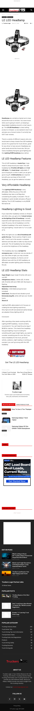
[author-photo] (17, 389)
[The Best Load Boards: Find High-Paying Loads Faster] (6, 573)
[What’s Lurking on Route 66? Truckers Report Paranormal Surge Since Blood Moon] (6, 556)
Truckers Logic (7, 23)
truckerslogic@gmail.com (20, 687)
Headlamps (16, 14)
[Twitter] (19, 699)
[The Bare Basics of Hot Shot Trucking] (6, 596)
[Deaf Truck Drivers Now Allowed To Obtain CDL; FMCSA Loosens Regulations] (6, 606)
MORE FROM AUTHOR (22, 404)
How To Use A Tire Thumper (22, 409)
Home (3, 14)
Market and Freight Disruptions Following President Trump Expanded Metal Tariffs (21, 564)
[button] (3, 10)
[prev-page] (3, 435)
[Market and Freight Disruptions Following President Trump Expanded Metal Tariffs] (6, 565)
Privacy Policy (17, 705)
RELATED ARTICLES (8, 404)
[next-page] (6, 435)
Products (9, 14)
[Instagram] (14, 699)
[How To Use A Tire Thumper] (6, 411)
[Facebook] (10, 699)
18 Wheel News (6, 585)
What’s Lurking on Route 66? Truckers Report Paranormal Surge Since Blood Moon (22, 555)
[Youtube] (24, 699)
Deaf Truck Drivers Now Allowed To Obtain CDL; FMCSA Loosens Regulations (21, 605)
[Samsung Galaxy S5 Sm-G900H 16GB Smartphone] (6, 428)
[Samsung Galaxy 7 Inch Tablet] (6, 420)
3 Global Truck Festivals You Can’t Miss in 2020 (9, 373)
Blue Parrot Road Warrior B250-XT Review (24, 373)
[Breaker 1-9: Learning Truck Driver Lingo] (6, 615)
